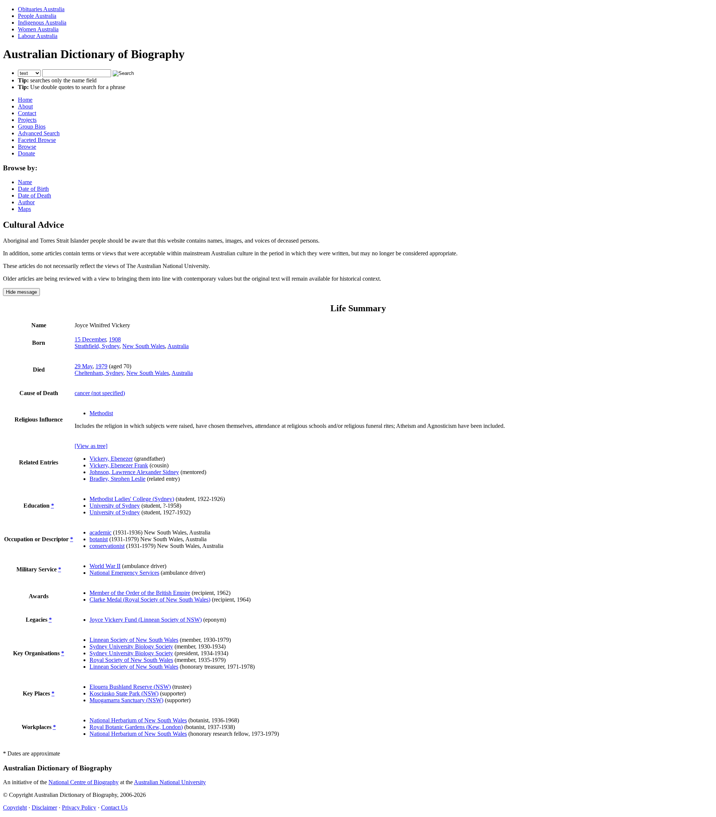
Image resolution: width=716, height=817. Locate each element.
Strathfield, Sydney (97, 346)
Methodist (101, 413)
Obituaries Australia (41, 9)
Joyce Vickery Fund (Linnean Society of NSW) (146, 619)
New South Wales (143, 346)
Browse (27, 146)
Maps (24, 209)
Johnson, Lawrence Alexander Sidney (134, 472)
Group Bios (31, 126)
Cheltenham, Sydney (99, 373)
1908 (115, 339)
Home (25, 100)
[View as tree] (91, 446)
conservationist (107, 546)
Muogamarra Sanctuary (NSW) (126, 700)
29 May (83, 366)
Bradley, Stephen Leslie (117, 479)
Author (26, 202)
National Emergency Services (124, 573)
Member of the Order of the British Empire (140, 593)
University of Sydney (115, 505)
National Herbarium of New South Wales (138, 720)
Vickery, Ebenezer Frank (119, 465)
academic (101, 532)
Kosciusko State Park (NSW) (124, 693)
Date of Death (34, 195)
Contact (27, 113)
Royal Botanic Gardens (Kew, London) (136, 727)
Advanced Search (39, 133)
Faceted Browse (37, 140)
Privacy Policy (79, 807)
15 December (90, 339)
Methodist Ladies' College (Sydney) (132, 499)
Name (25, 182)
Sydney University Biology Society (131, 646)
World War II (105, 566)
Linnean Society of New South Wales (134, 640)
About (25, 106)
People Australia (37, 16)
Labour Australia (37, 36)
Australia (178, 346)
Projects (27, 120)
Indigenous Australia (42, 22)
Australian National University (170, 782)
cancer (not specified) (100, 393)
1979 (101, 366)
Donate (26, 153)
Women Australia (38, 29)
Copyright (15, 807)
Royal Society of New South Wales (131, 660)
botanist (99, 539)
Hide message (21, 292)
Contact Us (114, 807)
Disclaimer (44, 807)
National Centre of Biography (83, 782)
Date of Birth (33, 189)
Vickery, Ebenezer (111, 458)
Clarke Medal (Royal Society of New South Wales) (150, 599)
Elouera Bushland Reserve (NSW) (130, 687)
